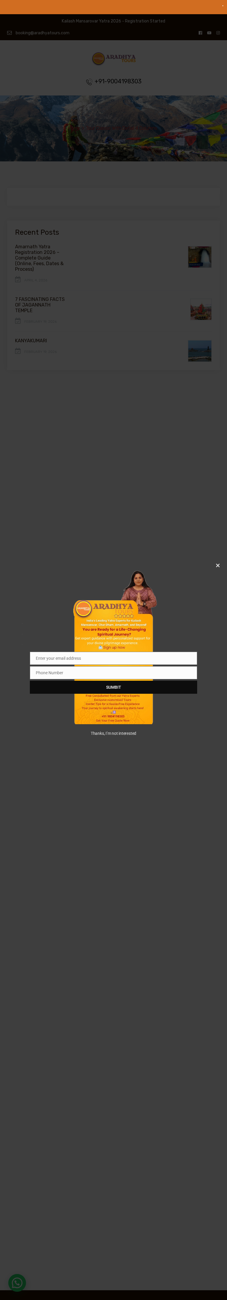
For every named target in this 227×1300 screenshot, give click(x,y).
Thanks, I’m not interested (113, 733)
